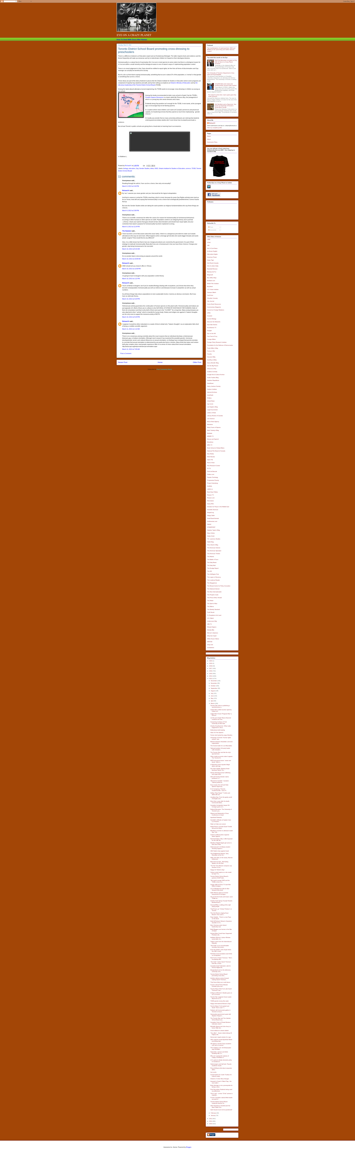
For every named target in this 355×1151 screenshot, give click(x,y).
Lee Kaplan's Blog (212, 407)
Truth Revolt (210, 612)
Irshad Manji (210, 401)
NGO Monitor (211, 456)
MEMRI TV (210, 436)
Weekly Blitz (210, 630)
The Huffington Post (213, 574)
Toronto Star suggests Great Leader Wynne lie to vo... (220, 997)
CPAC (209, 313)
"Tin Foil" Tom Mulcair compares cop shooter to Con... (221, 866)
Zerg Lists (210, 644)
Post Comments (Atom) (164, 369)
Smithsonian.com (212, 521)
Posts (211, 227)
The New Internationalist (214, 592)
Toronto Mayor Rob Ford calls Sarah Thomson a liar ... (221, 989)
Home (160, 362)
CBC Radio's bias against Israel (219, 851)
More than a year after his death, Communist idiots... (220, 801)
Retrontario (210, 501)
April (212, 701)
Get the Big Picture (212, 365)
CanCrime (210, 295)
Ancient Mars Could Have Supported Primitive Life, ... (221, 934)
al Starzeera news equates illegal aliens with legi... (220, 765)
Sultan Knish (210, 536)
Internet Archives (212, 392)
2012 (211, 1118)
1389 (208, 239)
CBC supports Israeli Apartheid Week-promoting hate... (221, 1040)
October (213, 686)
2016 (211, 671)
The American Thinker (213, 553)
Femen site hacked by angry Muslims (221, 735)
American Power (212, 257)
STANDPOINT (211, 527)
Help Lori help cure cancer (218, 824)
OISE (156, 168)
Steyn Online (211, 533)
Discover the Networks (213, 321)
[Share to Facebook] (152, 166)
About (209, 139)
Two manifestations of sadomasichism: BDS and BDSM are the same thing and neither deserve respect (221, 49)
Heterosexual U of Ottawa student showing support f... (220, 847)
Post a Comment (125, 353)
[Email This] (147, 166)
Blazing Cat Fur (211, 272)
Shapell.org (210, 512)
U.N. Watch (210, 618)
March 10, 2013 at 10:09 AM (131, 259)
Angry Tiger (210, 260)
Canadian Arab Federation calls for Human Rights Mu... (220, 966)
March (213, 703)
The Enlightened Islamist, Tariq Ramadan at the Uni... (219, 854)
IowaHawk (210, 395)
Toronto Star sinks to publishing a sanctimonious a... (220, 706)
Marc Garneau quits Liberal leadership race (218, 925)
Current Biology (211, 319)
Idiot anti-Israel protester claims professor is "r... (219, 777)
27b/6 (209, 242)
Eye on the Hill (211, 333)
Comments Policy (212, 142)
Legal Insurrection (212, 409)
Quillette (209, 486)
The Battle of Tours (212, 559)
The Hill (209, 571)
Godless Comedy (212, 371)
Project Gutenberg (212, 483)
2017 (211, 668)
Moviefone (210, 442)
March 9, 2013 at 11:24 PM (131, 226)
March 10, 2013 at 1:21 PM (131, 278)
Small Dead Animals (213, 518)
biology (125, 168)
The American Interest (213, 547)
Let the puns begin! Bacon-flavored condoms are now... (220, 718)
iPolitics (209, 398)
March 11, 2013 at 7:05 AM (131, 349)
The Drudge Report (213, 568)
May (212, 698)
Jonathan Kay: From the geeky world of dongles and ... (221, 797)
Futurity (209, 354)
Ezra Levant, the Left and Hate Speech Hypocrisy (219, 785)
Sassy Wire (210, 503)
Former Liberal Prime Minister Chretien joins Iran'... (219, 985)
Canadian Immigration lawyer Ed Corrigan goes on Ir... (219, 806)
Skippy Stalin (211, 515)
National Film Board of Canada (216, 451)
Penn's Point (210, 462)
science (188, 168)
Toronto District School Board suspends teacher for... (218, 1102)
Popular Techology (212, 477)
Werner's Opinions (212, 633)
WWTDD (209, 641)
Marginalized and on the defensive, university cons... (220, 970)
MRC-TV (209, 445)
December (214, 680)
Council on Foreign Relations (215, 310)
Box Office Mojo (211, 277)
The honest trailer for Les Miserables (221, 745)
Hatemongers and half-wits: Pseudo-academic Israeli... (221, 1064)
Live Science (211, 418)
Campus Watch (211, 292)
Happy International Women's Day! (220, 1003)
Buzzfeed (210, 286)
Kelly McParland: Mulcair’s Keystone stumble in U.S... (221, 921)
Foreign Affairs (211, 339)
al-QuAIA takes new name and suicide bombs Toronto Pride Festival (225, 84)
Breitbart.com (211, 280)
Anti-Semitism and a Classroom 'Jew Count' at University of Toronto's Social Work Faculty (225, 105)
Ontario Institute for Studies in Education (172, 168)
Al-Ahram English (212, 251)
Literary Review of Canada (215, 415)
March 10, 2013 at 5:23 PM (131, 317)
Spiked (209, 524)
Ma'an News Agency (213, 421)
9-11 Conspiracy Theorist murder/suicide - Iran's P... (218, 789)
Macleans (210, 424)
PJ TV (209, 468)
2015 (211, 673)
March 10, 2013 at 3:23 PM (131, 299)
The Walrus (210, 606)
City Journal (210, 301)
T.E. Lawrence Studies (213, 539)
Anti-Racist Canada (212, 263)
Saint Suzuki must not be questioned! (221, 1109)
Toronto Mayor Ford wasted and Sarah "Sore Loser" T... (219, 1006)
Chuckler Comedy (212, 298)
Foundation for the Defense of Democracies (220, 345)
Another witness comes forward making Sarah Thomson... (219, 978)
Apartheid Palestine (216, 817)
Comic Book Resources (214, 304)
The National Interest (213, 589)
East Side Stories (212, 324)
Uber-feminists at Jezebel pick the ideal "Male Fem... (220, 1106)
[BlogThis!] (149, 166)
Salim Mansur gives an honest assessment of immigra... (219, 893)
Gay (137, 168)
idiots (152, 168)
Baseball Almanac (212, 269)
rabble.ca (210, 489)
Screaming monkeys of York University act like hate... (218, 722)
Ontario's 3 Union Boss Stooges (219, 1078)
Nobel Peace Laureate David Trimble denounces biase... (221, 827)
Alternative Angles (212, 254)
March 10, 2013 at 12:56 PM (131, 268)
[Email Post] (143, 165)
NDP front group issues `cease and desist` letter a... (220, 761)
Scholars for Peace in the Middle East (218, 506)
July (212, 693)
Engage (209, 330)
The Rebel (210, 600)
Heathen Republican (213, 380)
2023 (211, 661)
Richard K (125, 190)
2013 (211, 678)
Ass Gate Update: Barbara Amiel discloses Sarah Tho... (219, 769)
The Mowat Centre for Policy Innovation (218, 586)
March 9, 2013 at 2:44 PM (130, 186)
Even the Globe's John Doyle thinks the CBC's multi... (220, 950)
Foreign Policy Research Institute (216, 342)
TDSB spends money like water (219, 1001)
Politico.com (210, 474)
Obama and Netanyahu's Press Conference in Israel (219, 814)
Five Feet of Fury (212, 336)
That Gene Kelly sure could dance (220, 982)
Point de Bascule (212, 471)
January (213, 1115)
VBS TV (209, 624)
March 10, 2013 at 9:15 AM (131, 249)
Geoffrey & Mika (212, 360)
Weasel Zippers (211, 627)
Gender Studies (144, 168)
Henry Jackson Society (213, 386)
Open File (210, 459)
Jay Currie (210, 404)
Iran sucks (213, 1072)
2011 (210, 1121)
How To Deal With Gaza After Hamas (132, 40)
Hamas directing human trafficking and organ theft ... (220, 773)
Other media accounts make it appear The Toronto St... (221, 757)
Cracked (209, 316)
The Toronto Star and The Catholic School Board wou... (220, 1019)
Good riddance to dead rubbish (219, 1030)
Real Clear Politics (212, 492)
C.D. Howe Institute (212, 289)
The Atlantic (210, 556)
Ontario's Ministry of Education (180, 83)
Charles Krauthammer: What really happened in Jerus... (220, 726)
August (213, 691)
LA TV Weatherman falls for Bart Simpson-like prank (219, 889)
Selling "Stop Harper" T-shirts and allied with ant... (220, 793)
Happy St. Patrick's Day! (217, 870)
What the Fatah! (212, 636)
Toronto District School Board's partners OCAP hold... (219, 877)
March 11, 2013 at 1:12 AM (131, 329)
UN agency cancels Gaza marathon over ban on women (220, 1044)
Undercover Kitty (212, 621)
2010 (211, 1123)
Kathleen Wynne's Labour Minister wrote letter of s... (220, 938)
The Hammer (126, 231)
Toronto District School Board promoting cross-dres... (218, 974)
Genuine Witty (211, 357)
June (212, 696)
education (132, 168)
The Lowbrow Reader (213, 580)
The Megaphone (212, 583)
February (214, 1113)
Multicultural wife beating (217, 730)
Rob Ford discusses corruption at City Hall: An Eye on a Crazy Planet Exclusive (226, 62)
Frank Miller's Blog (212, 348)
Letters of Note (211, 412)
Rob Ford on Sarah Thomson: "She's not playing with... (221, 958)
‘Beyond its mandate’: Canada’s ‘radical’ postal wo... (219, 781)
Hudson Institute (212, 389)
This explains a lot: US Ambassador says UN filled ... (220, 1048)
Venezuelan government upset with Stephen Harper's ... (220, 1014)
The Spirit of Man (212, 603)
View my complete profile (214, 127)
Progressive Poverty (213, 480)
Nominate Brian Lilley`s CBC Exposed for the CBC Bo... (221, 839)
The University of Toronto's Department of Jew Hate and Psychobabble (220, 73)
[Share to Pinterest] (154, 166)
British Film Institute (213, 283)
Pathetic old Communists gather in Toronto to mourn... (220, 1010)
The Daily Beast (211, 562)
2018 (211, 666)
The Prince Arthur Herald (214, 597)
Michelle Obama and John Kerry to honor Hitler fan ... (220, 1027)
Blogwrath (210, 274)
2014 (211, 676)
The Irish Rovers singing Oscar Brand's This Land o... (219, 913)
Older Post (197, 362)
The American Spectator (214, 550)
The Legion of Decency (214, 577)
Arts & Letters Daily (212, 266)
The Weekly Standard (213, 609)
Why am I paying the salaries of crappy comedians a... (219, 1056)
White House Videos (213, 639)
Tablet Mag (210, 542)
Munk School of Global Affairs (215, 448)
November (214, 683)
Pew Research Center (213, 465)
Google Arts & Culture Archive (215, 374)
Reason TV (210, 495)
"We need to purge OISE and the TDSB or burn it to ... (220, 881)
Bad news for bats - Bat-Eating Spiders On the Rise (219, 862)
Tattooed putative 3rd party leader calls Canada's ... (220, 748)
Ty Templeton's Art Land (214, 615)
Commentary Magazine (214, 307)
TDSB (194, 168)
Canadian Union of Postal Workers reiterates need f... (220, 1023)
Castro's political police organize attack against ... (219, 835)
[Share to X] (151, 166)
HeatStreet (210, 383)
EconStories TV (211, 327)
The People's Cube (212, 594)
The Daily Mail (211, 565)
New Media (210, 454)
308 (208, 245)
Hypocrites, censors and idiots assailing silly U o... (219, 1052)
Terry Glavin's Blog (212, 545)
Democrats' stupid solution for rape (220, 1037)
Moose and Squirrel (213, 439)
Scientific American (212, 509)
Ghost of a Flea (211, 368)
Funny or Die (211, 351)
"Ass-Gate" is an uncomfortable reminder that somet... (219, 946)
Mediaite (209, 433)
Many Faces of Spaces (214, 427)
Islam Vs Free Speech (216, 732)
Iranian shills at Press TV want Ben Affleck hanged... (220, 885)
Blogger (188, 1147)
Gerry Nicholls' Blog (213, 363)
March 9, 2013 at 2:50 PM (130, 210)
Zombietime (210, 647)
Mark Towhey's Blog (213, 430)
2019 (211, 663)
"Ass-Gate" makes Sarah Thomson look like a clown (220, 962)
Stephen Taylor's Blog (213, 530)
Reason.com (211, 498)
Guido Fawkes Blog (213, 377)
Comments (212, 230)
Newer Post (122, 362)
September (214, 688)
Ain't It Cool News (212, 248)
